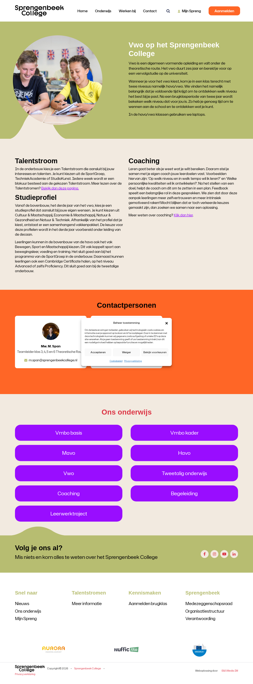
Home (82, 10)
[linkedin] (234, 554)
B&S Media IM (229, 670)
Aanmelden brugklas (148, 603)
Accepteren (98, 352)
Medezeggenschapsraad (208, 603)
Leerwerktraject (68, 513)
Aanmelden (224, 10)
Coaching (69, 493)
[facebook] (205, 554)
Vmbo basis (68, 432)
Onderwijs (103, 10)
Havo (184, 452)
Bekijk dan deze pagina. (60, 188)
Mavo (68, 452)
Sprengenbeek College (87, 668)
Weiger (126, 352)
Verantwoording (200, 618)
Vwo (68, 473)
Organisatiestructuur (205, 611)
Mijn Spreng (26, 618)
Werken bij (127, 10)
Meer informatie (87, 603)
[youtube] (224, 554)
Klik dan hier (183, 215)
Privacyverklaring (133, 361)
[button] (166, 323)
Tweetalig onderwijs (184, 473)
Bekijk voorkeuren (154, 352)
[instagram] (214, 554)
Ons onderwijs (28, 611)
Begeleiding (184, 493)
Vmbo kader (184, 432)
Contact (150, 10)
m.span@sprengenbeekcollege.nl (53, 360)
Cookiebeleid (116, 361)
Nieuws (22, 603)
